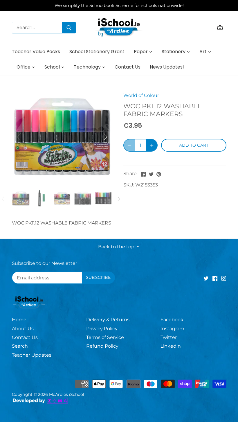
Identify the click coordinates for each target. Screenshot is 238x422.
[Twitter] (205, 278)
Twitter (169, 337)
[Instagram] (223, 278)
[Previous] (26, 137)
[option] (62, 136)
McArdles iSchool (66, 394)
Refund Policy (102, 346)
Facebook (172, 319)
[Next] (97, 137)
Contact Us (25, 337)
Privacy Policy (102, 328)
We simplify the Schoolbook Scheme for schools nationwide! (119, 5)
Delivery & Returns (107, 319)
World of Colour (141, 95)
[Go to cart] (220, 27)
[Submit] (68, 27)
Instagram (172, 328)
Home (19, 319)
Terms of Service (105, 337)
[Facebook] (214, 278)
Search (20, 346)
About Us (23, 328)
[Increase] (151, 145)
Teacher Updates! (32, 355)
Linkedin (171, 346)
